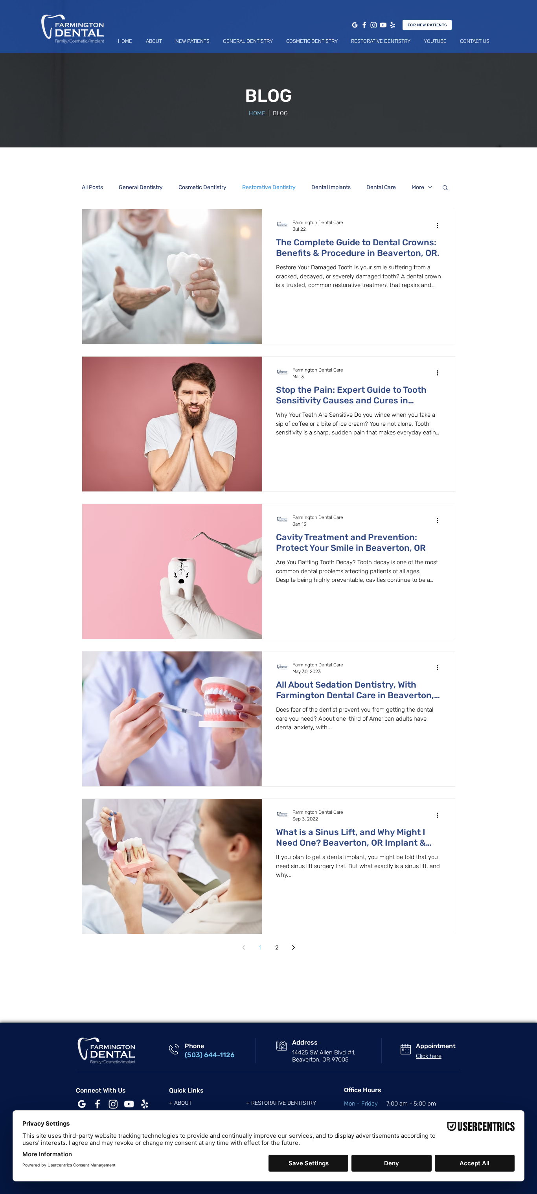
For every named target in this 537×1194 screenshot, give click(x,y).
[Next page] (293, 947)
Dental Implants (331, 187)
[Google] (355, 25)
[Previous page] (244, 947)
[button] (154, 41)
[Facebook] (364, 25)
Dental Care (381, 187)
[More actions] (440, 225)
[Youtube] (383, 25)
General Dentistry (141, 187)
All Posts (92, 187)
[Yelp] (392, 25)
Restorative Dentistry (269, 187)
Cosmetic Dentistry (202, 187)
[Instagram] (374, 25)
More (418, 187)
